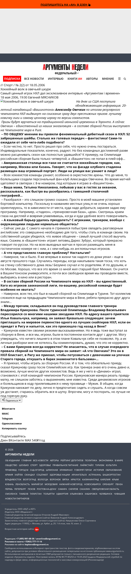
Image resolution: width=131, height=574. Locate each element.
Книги (75, 79)
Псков (31, 489)
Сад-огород (37, 469)
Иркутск (76, 479)
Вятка (65, 479)
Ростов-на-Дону (46, 489)
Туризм (99, 465)
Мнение (108, 79)
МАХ (28, 440)
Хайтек (19, 474)
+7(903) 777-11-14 (33, 541)
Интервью (55, 79)
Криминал (66, 469)
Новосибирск (92, 484)
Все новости (34, 79)
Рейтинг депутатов (72, 460)
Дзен (4, 440)
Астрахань (95, 474)
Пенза (119, 484)
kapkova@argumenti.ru (37, 544)
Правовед (11, 469)
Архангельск (79, 474)
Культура (111, 465)
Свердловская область (105, 489)
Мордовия (51, 484)
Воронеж (55, 479)
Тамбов (23, 493)
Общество (11, 465)
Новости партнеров (17, 498)
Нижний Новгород (70, 484)
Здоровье (45, 465)
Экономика (106, 460)
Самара (62, 489)
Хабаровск (91, 493)
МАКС (5, 413)
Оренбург (108, 484)
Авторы (92, 79)
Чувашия (119, 493)
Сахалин (85, 489)
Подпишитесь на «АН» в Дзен (64, 5)
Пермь (9, 489)
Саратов (73, 489)
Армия (9, 474)
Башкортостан (112, 474)
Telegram (7, 418)
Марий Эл (37, 484)
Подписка (12, 79)
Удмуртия (62, 493)
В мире (119, 460)
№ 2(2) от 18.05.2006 (30, 85)
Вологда (43, 479)
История (98, 469)
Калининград (90, 479)
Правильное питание (65, 465)
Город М (23, 469)
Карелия (105, 479)
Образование (114, 469)
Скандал (30, 474)
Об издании (12, 460)
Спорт (8, 85)
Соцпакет (42, 474)
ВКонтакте (8, 408)
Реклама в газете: (14, 541)
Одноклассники (12, 423)
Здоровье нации (60, 474)
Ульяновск (76, 493)
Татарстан (36, 493)
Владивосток (13, 479)
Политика (91, 460)
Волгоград (29, 479)
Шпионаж (52, 469)
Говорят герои (83, 469)
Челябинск (105, 493)
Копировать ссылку (14, 428)
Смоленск (11, 493)
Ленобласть (22, 484)
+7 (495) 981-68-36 (25, 538)
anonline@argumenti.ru (48, 538)
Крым (115, 479)
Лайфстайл (86, 465)
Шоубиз (24, 465)
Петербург (20, 489)
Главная (26, 460)
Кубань (9, 484)
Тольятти (49, 493)
